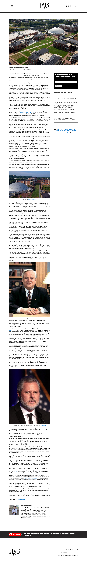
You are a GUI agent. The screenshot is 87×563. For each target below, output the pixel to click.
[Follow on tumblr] (71, 550)
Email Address (59, 79)
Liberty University (32, 199)
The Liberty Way (66, 132)
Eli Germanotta (62, 129)
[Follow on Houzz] (71, 6)
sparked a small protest (31, 478)
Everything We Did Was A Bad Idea (64, 109)
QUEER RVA (29, 69)
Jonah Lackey (63, 130)
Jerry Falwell (69, 129)
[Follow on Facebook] (66, 6)
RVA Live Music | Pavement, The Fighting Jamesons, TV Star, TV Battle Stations (65, 112)
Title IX (72, 132)
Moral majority (58, 132)
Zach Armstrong (14, 69)
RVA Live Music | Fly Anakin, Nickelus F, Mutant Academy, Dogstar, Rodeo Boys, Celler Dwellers (65, 99)
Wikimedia (43, 318)
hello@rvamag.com (73, 553)
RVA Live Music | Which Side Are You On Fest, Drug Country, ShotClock (65, 95)
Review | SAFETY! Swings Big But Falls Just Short (66, 116)
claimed (15, 471)
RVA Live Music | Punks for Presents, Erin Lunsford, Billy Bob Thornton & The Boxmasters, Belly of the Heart (65, 106)
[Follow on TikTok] (73, 6)
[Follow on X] (68, 550)
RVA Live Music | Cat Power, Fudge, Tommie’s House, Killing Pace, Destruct (65, 119)
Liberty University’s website (27, 112)
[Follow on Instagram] (69, 6)
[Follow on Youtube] (75, 6)
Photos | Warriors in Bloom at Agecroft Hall (66, 103)
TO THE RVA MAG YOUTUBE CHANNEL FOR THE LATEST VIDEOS (49, 534)
